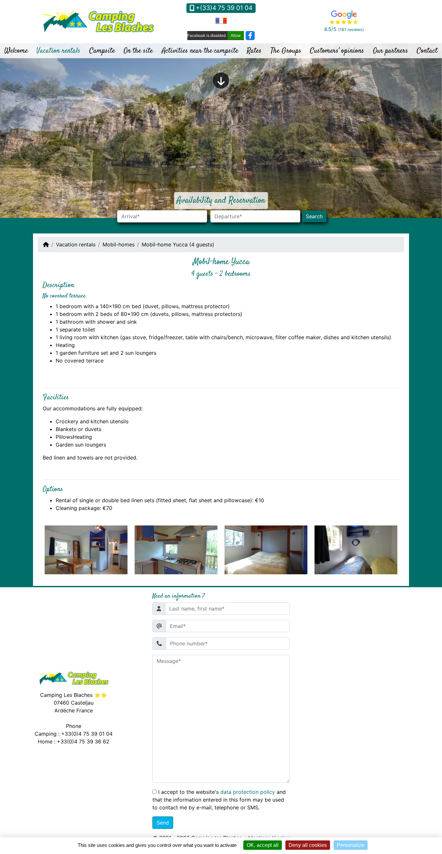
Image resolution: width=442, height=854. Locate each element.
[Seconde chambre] (266, 549)
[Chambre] (176, 549)
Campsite (102, 51)
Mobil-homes (119, 244)
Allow (236, 35)
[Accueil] (46, 244)
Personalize (350, 845)
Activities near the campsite (200, 51)
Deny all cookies (308, 845)
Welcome (16, 51)
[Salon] (356, 549)
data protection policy (247, 792)
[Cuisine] (86, 549)
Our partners (390, 51)
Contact (427, 51)
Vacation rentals (58, 51)
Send (163, 822)
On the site (138, 51)
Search (314, 216)
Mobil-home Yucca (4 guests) (178, 244)
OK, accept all (263, 845)
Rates (254, 51)
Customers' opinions (337, 51)
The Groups (286, 51)
